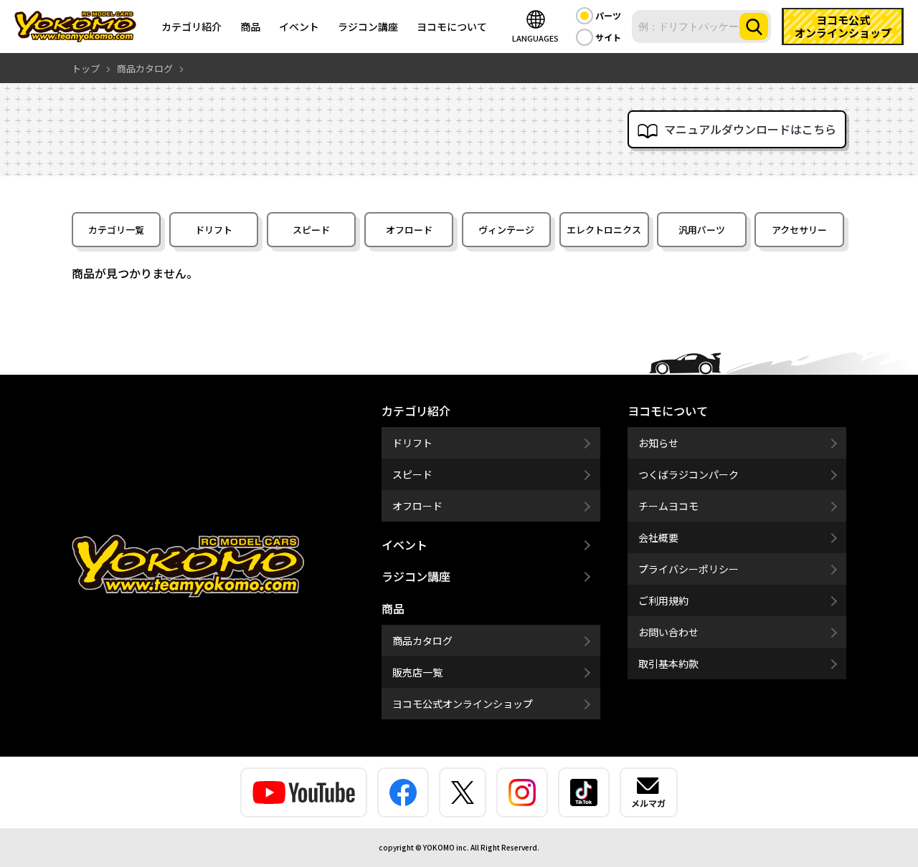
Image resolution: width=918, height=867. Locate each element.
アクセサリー (799, 229)
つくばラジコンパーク (688, 474)
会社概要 (658, 537)
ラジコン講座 (368, 26)
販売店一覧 (417, 672)
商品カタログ (422, 640)
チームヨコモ (668, 506)
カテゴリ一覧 (116, 229)
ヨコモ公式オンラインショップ (462, 703)
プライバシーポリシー (688, 569)
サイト (608, 37)
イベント (299, 26)
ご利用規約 (663, 600)
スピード (311, 229)
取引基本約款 (668, 663)
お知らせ (658, 443)
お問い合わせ (668, 632)
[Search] (753, 26)
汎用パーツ (701, 229)
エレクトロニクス (604, 229)
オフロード (409, 229)
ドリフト (213, 229)
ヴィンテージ (506, 229)
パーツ (608, 15)
